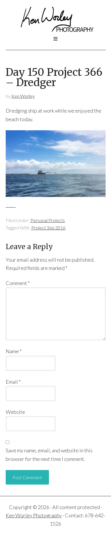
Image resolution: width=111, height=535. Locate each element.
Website (15, 412)
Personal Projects (47, 220)
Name (14, 351)
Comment (18, 283)
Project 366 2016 (48, 227)
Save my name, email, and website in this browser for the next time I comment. (49, 454)
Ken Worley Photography (56, 19)
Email (13, 382)
